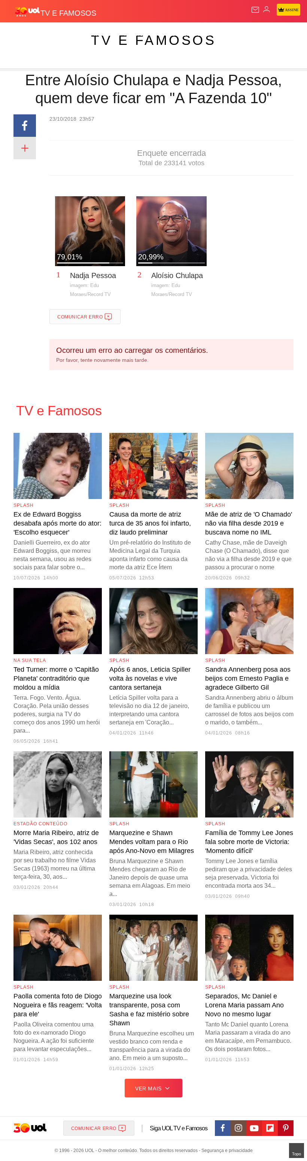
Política (135, 34)
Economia (196, 34)
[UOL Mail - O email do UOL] (255, 9)
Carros (165, 34)
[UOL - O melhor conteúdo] (27, 11)
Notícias (105, 34)
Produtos (17, 34)
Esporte (252, 34)
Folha (225, 34)
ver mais (148, 1088)
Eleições (74, 34)
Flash (47, 34)
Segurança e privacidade (226, 1150)
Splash (281, 34)
